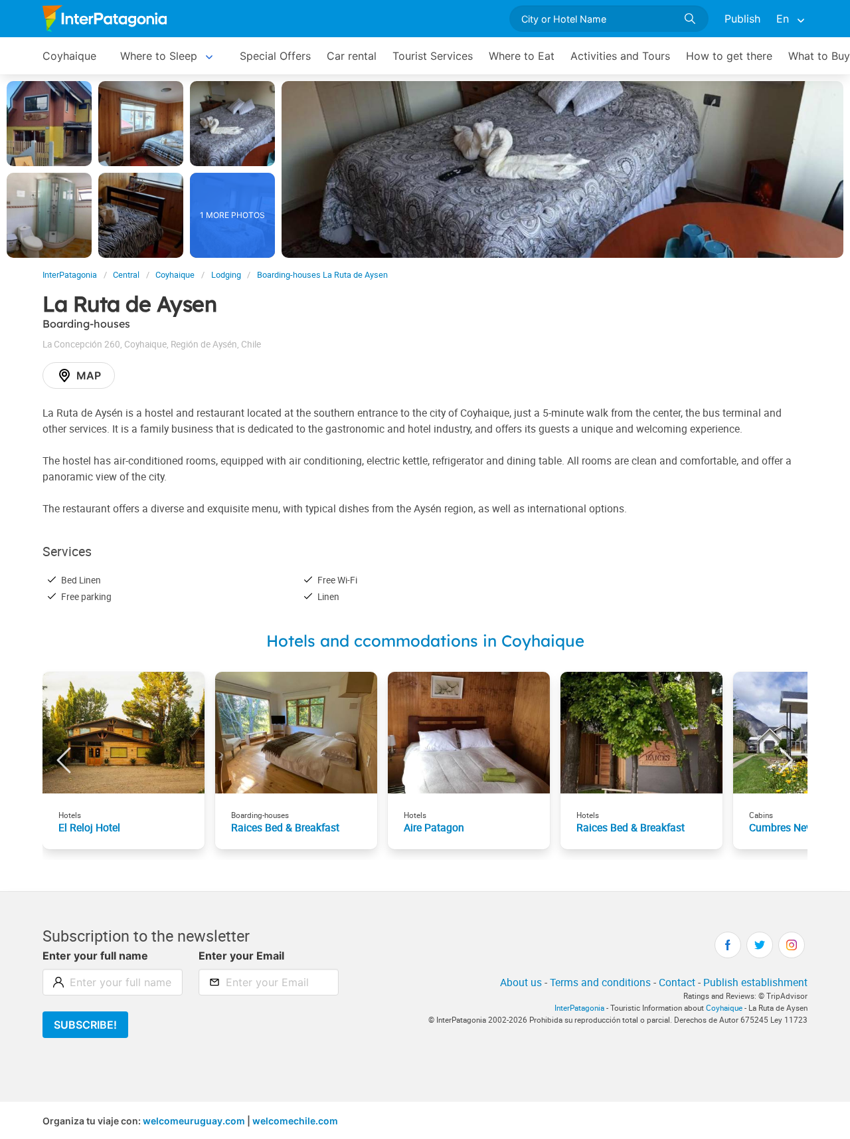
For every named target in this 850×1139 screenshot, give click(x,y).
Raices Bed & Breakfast (285, 827)
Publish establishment (755, 982)
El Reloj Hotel (89, 827)
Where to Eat (521, 55)
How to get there (729, 55)
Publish (742, 18)
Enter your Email (241, 955)
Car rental (352, 55)
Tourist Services (432, 55)
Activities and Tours (620, 55)
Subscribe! (85, 1024)
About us (521, 982)
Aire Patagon (434, 827)
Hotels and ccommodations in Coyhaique (425, 641)
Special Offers (275, 55)
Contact (677, 982)
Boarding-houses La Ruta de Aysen (322, 274)
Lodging (226, 274)
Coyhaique (69, 55)
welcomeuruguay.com (194, 1120)
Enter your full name (95, 955)
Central (126, 274)
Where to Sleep (158, 55)
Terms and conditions (600, 982)
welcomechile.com (295, 1120)
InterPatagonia (69, 274)
